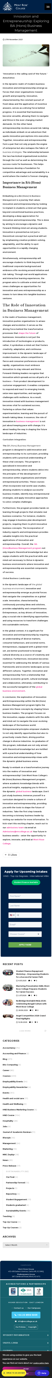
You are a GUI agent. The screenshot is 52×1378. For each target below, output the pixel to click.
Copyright (32, 1327)
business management (28, 421)
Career (6, 1070)
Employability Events (13, 1081)
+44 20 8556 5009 (27, 1315)
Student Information (16, 1335)
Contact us (19, 1308)
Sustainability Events (16, 1210)
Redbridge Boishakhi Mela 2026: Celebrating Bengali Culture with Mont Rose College (31, 1004)
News (5, 1160)
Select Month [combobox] (11, 1245)
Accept (26, 1369)
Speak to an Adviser (15, 1373)
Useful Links (10, 1343)
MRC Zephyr (9, 1154)
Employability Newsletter (15, 1087)
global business (23, 791)
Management (9, 1143)
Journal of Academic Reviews (17, 1132)
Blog (5, 1059)
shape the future (27, 333)
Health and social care (13, 1098)
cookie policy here (41, 1363)
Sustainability (15, 1171)
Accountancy (9, 1048)
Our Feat (10, 1177)
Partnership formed (15, 1182)
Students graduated (16, 1205)
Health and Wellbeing (13, 1104)
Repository (11, 1194)
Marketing (8, 1149)
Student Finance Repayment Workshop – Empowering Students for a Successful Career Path (32, 974)
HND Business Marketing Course (18, 1109)
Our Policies (20, 1327)
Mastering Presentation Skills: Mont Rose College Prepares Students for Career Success (32, 989)
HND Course (8, 1115)
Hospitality (8, 1121)
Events (6, 1092)
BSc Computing (10, 1064)
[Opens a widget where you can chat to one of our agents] (42, 1373)
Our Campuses (34, 1308)
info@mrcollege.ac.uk (27, 1321)
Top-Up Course (10, 1222)
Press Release (9, 1165)
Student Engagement (16, 1199)
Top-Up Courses (10, 1227)
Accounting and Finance (14, 1053)
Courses (7, 1076)
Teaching (7, 1216)
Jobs (5, 1126)
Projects (10, 1188)
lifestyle (7, 1137)
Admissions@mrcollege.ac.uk (17, 831)
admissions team (15, 827)
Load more (25, 1031)
